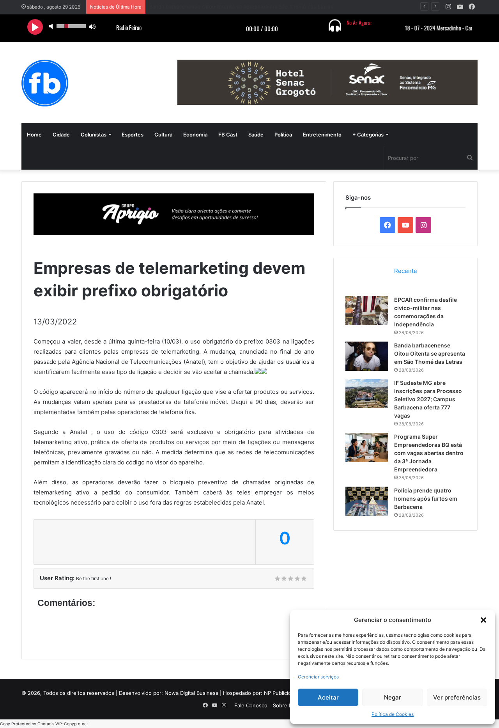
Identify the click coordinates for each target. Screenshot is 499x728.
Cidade (61, 134)
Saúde (256, 134)
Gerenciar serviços (318, 677)
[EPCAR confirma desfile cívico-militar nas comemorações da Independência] (366, 310)
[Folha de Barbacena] (44, 83)
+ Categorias (368, 134)
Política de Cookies (393, 714)
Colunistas (93, 134)
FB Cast (227, 134)
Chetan (44, 723)
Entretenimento (322, 134)
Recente (405, 271)
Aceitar (328, 697)
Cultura (163, 134)
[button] (483, 620)
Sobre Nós (286, 705)
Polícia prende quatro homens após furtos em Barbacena (425, 498)
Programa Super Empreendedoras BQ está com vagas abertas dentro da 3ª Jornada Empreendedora (429, 453)
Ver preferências (457, 697)
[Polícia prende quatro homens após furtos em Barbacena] (366, 501)
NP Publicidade (282, 693)
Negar (392, 697)
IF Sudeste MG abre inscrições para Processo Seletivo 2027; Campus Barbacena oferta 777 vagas (428, 399)
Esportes (132, 134)
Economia (195, 134)
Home (34, 134)
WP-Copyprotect (71, 723)
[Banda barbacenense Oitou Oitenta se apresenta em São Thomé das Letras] (366, 356)
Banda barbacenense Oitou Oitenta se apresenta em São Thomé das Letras (429, 353)
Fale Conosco (250, 705)
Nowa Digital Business (191, 693)
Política (283, 134)
